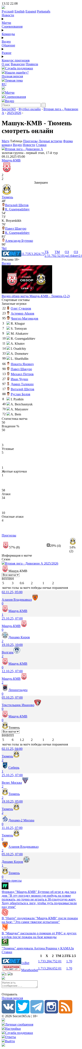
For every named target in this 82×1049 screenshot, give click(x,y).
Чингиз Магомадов (24, 318)
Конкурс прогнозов (16, 60)
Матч (5, 141)
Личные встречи (50, 141)
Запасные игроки (14, 303)
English (20, 11)
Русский (8, 11)
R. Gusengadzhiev (17, 209)
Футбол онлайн (30, 109)
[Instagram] (51, 1012)
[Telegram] (37, 1012)
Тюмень (7, 197)
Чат (4, 248)
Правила (32, 64)
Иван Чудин (19, 379)
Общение (8, 45)
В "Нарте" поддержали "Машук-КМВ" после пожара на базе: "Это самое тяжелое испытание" (40, 920)
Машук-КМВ (11, 160)
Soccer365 (9, 109)
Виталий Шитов (17, 205)
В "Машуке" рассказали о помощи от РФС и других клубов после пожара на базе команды (39, 935)
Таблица (16, 141)
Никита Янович (22, 364)
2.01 (59, 961)
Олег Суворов (21, 308)
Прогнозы (30, 141)
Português (43, 11)
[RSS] (65, 1012)
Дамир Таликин (22, 384)
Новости (8, 15)
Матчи (6, 22)
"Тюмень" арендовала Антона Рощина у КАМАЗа (38, 948)
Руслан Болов (20, 394)
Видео (6, 41)
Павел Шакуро (15, 228)
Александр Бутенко (19, 240)
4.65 (53, 968)
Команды (8, 34)
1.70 (69, 961)
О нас (6, 64)
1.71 (41, 968)
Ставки (41, 145)
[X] (22, 1012)
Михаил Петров (22, 374)
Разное (6, 53)
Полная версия (12, 76)
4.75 (53, 961)
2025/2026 (14, 113)
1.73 (41, 961)
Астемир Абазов (22, 313)
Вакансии (18, 64)
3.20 (47, 961)
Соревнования (12, 26)
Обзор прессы (12, 880)
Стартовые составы (16, 300)
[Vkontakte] (8, 1012)
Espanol (30, 11)
